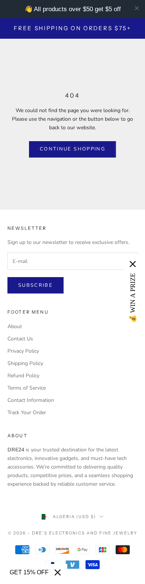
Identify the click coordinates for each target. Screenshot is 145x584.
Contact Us (20, 338)
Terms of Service (26, 387)
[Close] (58, 572)
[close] (137, 8)
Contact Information (30, 400)
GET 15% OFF (29, 572)
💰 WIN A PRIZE (132, 298)
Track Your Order (26, 412)
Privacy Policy (23, 351)
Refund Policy (23, 375)
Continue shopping (72, 149)
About (14, 326)
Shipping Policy (25, 363)
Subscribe (35, 285)
